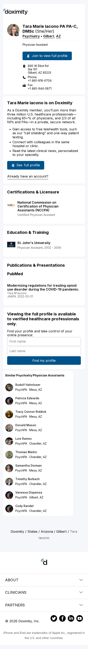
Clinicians (15, 592)
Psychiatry (31, 36)
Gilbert (48, 36)
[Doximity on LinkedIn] (71, 619)
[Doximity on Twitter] (54, 619)
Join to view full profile (50, 56)
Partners (15, 605)
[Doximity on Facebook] (62, 619)
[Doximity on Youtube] (79, 619)
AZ (58, 36)
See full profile (28, 166)
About (11, 580)
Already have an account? (27, 176)
